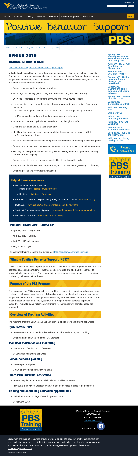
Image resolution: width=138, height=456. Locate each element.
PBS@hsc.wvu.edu (93, 420)
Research (53, 16)
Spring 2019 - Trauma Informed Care (119, 97)
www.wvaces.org (87, 199)
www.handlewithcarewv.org (50, 215)
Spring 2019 (55, 48)
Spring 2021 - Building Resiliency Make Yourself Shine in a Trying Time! (118, 57)
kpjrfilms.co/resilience (41, 194)
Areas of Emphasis (70, 16)
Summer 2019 (115, 113)
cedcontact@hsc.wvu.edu (20, 448)
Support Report (43, 48)
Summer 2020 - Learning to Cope (117, 72)
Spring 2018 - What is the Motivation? (119, 134)
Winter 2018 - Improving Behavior (118, 117)
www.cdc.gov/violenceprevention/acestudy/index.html (53, 205)
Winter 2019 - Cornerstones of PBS (118, 103)
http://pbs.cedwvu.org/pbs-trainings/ (71, 252)
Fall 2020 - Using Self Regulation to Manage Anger (119, 66)
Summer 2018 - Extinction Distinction (119, 128)
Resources (88, 16)
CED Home (9, 48)
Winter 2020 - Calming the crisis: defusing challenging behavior (118, 90)
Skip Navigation (129, 2)
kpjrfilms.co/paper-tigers (45, 189)
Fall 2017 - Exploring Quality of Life (118, 139)
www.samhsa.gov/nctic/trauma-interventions (74, 210)
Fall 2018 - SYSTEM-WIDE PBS (118, 123)
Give (130, 16)
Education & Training (23, 16)
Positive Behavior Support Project (26, 48)
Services (41, 16)
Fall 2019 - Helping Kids (117, 108)
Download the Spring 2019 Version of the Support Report (36, 67)
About (7, 16)
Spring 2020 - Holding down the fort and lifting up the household (119, 80)
